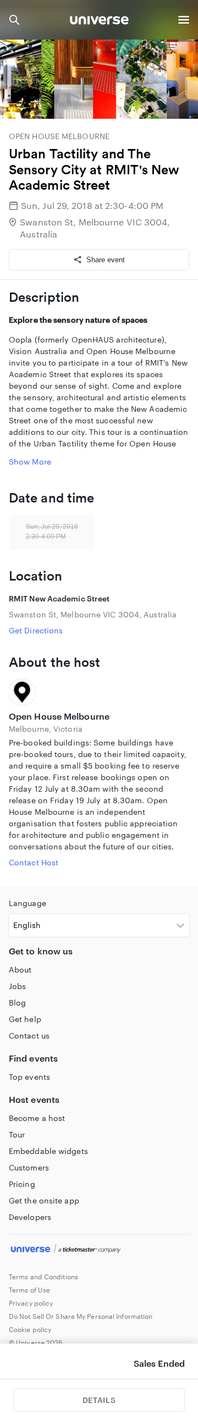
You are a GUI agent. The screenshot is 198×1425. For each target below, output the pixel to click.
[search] (14, 19)
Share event (105, 260)
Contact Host (33, 862)
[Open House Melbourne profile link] (99, 692)
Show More (30, 461)
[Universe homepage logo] (99, 21)
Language (27, 903)
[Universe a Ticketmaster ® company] (99, 1250)
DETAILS (99, 1400)
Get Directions (36, 630)
